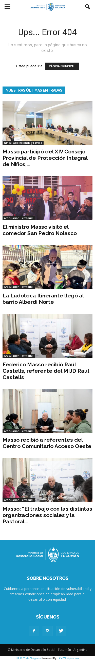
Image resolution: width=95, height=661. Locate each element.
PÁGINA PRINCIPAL (62, 66)
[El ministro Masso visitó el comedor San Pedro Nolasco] (47, 198)
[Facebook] (34, 631)
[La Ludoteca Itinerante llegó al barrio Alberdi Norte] (47, 267)
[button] (88, 7)
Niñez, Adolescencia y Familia (23, 143)
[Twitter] (61, 631)
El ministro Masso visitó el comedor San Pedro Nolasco (40, 230)
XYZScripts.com (69, 658)
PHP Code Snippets (28, 658)
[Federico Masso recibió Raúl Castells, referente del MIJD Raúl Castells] (47, 336)
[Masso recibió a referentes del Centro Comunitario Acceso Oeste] (47, 411)
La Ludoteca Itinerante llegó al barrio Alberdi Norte (43, 298)
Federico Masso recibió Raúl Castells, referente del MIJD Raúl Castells (46, 370)
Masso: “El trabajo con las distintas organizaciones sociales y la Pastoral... (47, 515)
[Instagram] (48, 631)
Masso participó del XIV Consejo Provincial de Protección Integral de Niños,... (45, 157)
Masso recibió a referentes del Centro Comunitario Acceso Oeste (47, 443)
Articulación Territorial (18, 218)
